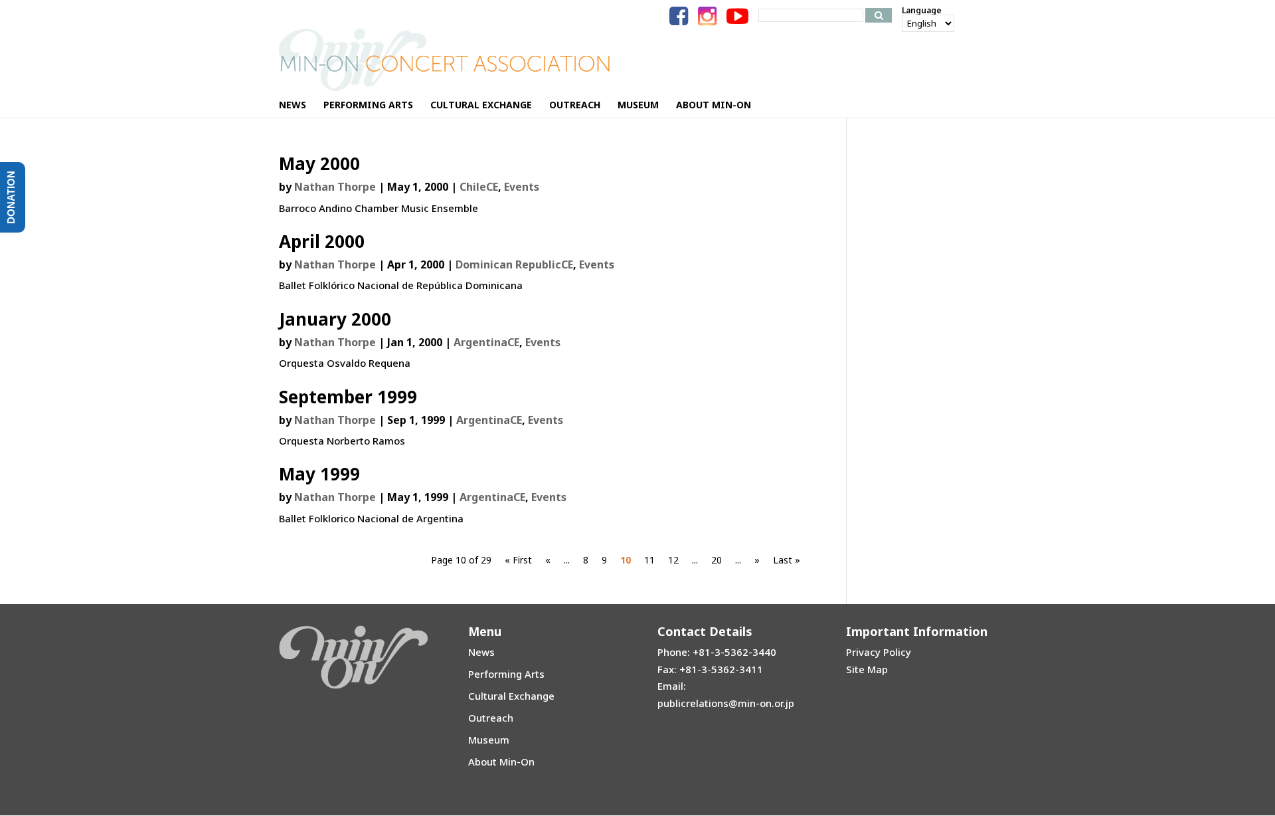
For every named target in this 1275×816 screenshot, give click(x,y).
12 (673, 560)
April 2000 (322, 241)
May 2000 (319, 163)
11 (649, 560)
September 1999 (348, 397)
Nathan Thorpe (335, 186)
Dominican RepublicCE (514, 264)
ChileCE (479, 186)
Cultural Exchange (511, 695)
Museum (488, 739)
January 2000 (335, 319)
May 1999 (319, 474)
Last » (786, 560)
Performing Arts (506, 673)
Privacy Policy (878, 652)
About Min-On (501, 761)
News (481, 652)
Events (521, 186)
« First (518, 560)
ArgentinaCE (486, 342)
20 (716, 560)
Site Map (867, 669)
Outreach (490, 717)
